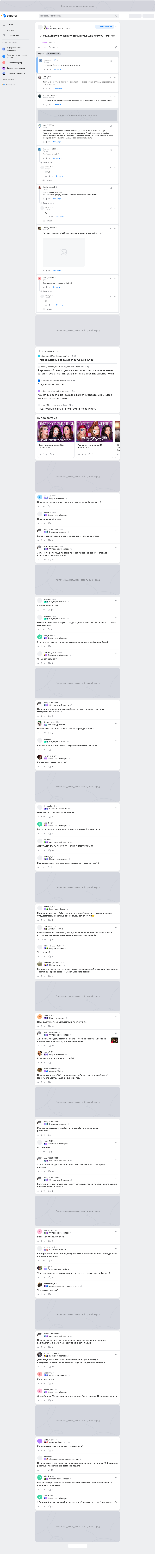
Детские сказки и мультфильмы (64, 1459)
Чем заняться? (61, 356)
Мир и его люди (56, 498)
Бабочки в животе (57, 1250)
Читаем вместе (56, 405)
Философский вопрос (58, 28)
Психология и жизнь (58, 859)
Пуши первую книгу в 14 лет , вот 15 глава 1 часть (67, 408)
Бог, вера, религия (57, 532)
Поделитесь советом (51, 384)
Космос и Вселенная (58, 1356)
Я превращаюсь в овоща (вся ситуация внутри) (66, 360)
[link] (55, 439)
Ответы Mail (55, 1071)
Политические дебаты (58, 1269)
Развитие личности (58, 808)
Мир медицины (56, 948)
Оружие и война (55, 929)
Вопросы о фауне (57, 909)
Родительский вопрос (72, 367)
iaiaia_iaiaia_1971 (47, 356)
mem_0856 (45, 405)
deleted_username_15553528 (51, 367)
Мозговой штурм (58, 391)
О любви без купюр (58, 380)
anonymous (45, 380)
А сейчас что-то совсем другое (64, 1286)
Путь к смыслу (55, 965)
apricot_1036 (45, 391)
